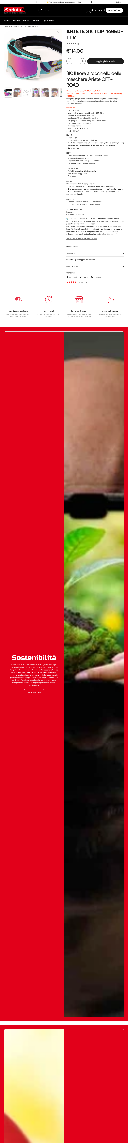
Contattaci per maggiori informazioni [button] (80, 260)
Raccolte (14, 27)
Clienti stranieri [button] (72, 266)
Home (6, 27)
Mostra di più (34, 692)
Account (98, 10)
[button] (114, 10)
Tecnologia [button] (70, 253)
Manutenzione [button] (72, 247)
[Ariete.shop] (15, 10)
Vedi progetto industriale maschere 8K (81, 238)
